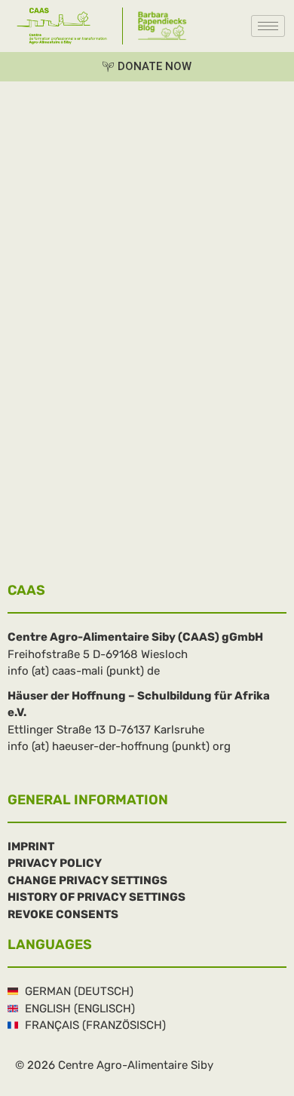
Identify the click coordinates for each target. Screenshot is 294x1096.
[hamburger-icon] (268, 26)
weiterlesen (38, 525)
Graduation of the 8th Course (145, 401)
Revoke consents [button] (63, 914)
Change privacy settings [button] (87, 880)
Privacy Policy (55, 863)
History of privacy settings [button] (96, 897)
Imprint (31, 846)
